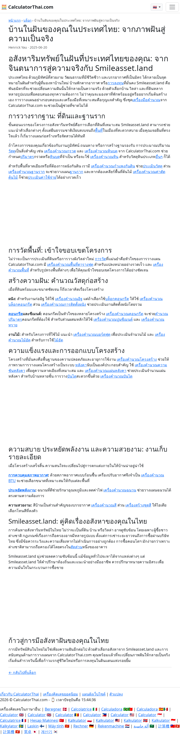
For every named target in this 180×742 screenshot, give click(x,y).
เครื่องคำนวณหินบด (101, 151)
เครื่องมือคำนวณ (146, 99)
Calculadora (111, 709)
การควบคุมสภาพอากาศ (28, 475)
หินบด (55, 156)
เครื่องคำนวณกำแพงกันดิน (113, 166)
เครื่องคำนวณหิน (104, 156)
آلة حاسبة (141, 726)
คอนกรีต (15, 313)
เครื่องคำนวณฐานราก (26, 171)
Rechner (80, 726)
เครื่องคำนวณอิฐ (68, 298)
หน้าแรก (14, 20)
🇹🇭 (155, 7)
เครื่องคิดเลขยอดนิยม (60, 694)
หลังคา (81, 364)
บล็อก (27, 20)
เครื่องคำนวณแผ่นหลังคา (105, 370)
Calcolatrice (81, 709)
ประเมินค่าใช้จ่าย (42, 177)
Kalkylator (9, 726)
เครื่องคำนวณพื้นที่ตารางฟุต (70, 264)
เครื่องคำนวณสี (103, 505)
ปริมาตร (27, 156)
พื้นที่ (99, 130)
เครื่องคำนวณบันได (116, 376)
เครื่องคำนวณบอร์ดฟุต (91, 334)
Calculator (9, 714)
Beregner (53, 709)
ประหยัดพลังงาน (21, 490)
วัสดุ (11, 151)
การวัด (100, 258)
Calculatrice (10, 720)
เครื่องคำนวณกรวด (60, 151)
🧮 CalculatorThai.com (27, 7)
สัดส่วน (76, 546)
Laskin (33, 726)
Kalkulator (77, 720)
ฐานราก (76, 171)
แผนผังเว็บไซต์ (93, 694)
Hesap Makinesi (44, 720)
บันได (71, 376)
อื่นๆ (159, 156)
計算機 (163, 726)
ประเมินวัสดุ (152, 166)
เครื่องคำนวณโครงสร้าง (137, 359)
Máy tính (56, 726)
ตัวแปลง (116, 694)
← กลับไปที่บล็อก (22, 672)
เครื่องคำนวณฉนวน (119, 490)
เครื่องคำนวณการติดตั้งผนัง (63, 304)
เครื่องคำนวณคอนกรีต (124, 313)
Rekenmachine (111, 726)
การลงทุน (116, 82)
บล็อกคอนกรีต (117, 298)
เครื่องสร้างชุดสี (138, 505)
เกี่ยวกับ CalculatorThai (19, 694)
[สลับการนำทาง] (172, 7)
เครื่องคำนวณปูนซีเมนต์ (113, 319)
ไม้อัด (58, 340)
